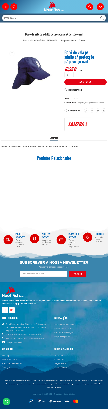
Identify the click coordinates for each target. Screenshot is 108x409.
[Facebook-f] (5, 310)
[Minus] (72, 76)
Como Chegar (60, 367)
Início (25, 40)
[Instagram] (12, 310)
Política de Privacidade (64, 324)
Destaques (7, 355)
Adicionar (85, 82)
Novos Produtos (9, 359)
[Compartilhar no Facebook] (92, 110)
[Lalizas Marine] (77, 124)
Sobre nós (59, 355)
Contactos (59, 359)
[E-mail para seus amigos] (104, 110)
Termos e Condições (63, 328)
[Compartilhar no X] (86, 110)
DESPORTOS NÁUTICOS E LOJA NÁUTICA (44, 40)
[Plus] (72, 73)
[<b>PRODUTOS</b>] (87, 237)
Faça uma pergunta (74, 89)
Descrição (54, 137)
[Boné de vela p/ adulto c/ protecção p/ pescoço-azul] (31, 73)
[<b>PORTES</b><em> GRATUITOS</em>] (8, 239)
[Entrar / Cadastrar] (89, 7)
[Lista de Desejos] (12, 53)
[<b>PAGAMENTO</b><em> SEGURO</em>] (61, 239)
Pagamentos (60, 363)
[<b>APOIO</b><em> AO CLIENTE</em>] (34, 238)
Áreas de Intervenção (12, 363)
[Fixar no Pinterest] (98, 110)
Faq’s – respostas (62, 336)
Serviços (6, 367)
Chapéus (82, 40)
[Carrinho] (100, 7)
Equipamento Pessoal (68, 40)
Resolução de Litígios (64, 332)
